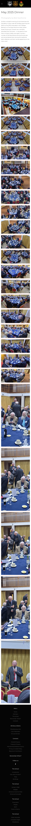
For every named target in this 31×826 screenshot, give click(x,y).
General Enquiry (15, 742)
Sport (15, 807)
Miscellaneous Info (15, 729)
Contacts (15, 721)
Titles (15, 777)
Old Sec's (15, 714)
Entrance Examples (15, 794)
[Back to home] (15, 4)
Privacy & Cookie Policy (15, 749)
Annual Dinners (15, 733)
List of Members (15, 731)
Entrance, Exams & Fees (15, 792)
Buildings (15, 779)
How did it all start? (15, 774)
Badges (15, 789)
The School (15, 716)
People (15, 804)
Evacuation (15, 802)
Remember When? (15, 718)
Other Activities (15, 817)
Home (15, 712)
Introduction (15, 772)
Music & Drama (15, 809)
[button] (2, 4)
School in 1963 (15, 787)
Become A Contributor (15, 751)
